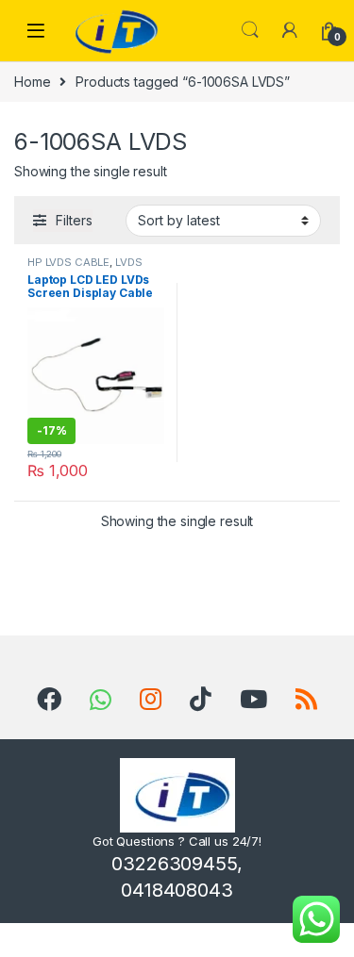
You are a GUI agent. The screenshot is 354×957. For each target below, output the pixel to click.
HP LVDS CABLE (68, 262)
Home (32, 82)
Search (250, 30)
